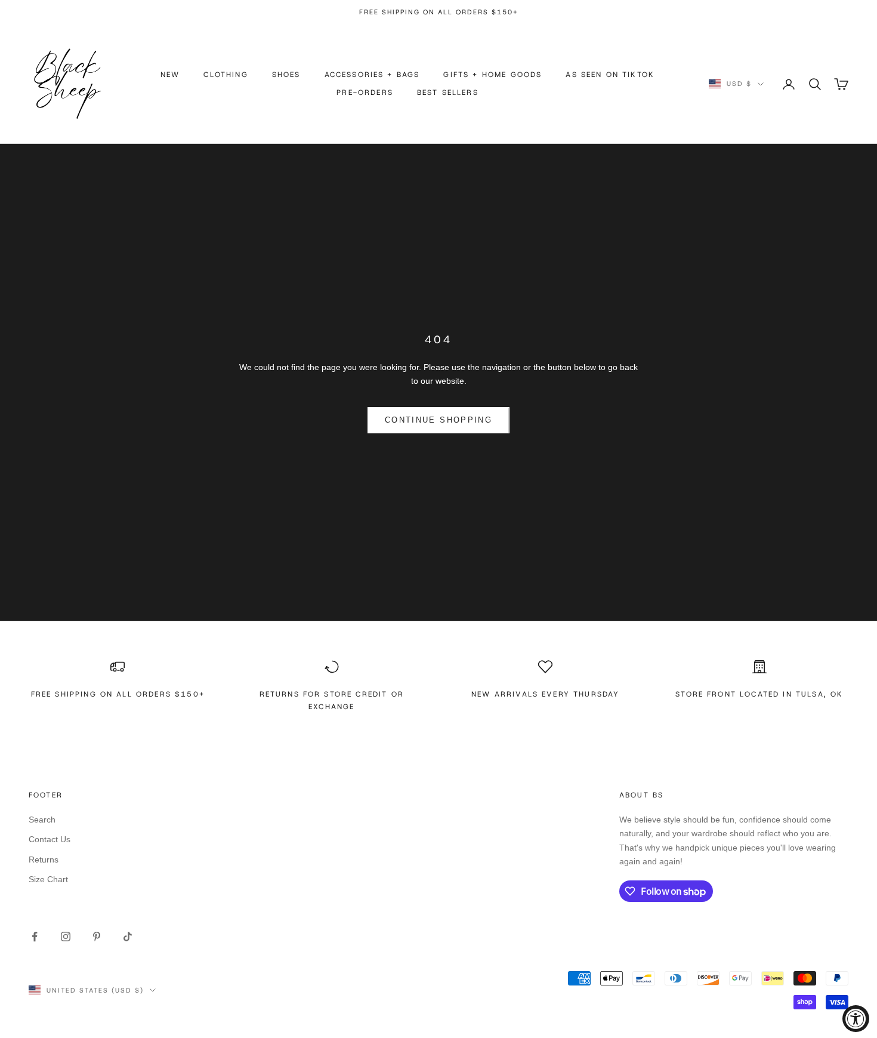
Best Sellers (447, 93)
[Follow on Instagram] (66, 936)
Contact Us (49, 839)
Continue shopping (438, 419)
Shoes (286, 74)
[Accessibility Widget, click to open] (855, 1018)
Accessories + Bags (372, 74)
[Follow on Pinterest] (97, 936)
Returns (43, 859)
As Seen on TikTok (610, 74)
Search (42, 819)
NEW (170, 74)
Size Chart (48, 879)
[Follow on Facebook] (35, 936)
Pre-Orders (364, 93)
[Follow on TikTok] (128, 936)
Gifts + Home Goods (492, 74)
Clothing (225, 74)
